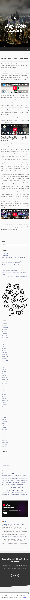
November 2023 (5, 360)
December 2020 (5, 425)
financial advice (13, 480)
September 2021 (5, 406)
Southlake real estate (20, 494)
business (3, 475)
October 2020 (4, 429)
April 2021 (4, 417)
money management (11, 490)
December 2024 (5, 337)
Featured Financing (6, 454)
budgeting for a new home (20, 473)
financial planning (14, 482)
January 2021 (5, 423)
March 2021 (4, 419)
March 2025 (4, 333)
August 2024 (4, 344)
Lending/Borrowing (6, 461)
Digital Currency (19, 478)
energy (27, 478)
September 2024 (5, 342)
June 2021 (4, 413)
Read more (15, 575)
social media (14, 494)
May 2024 (4, 348)
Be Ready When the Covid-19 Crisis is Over (14, 58)
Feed (4, 521)
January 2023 (5, 379)
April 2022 (4, 396)
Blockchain (7, 473)
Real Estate (18, 492)
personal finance (11, 492)
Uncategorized (6, 465)
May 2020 (4, 438)
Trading (8, 495)
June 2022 (4, 392)
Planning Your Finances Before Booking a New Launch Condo (14, 264)
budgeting (12, 473)
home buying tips (22, 484)
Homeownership (5, 486)
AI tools (3, 473)
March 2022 (4, 398)
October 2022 (4, 383)
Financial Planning (6, 458)
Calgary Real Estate (8, 475)
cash (13, 475)
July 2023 (4, 369)
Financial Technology (9, 484)
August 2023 (4, 367)
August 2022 (4, 387)
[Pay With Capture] (15, 18)
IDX (8, 486)
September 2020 (5, 431)
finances (8, 480)
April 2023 (4, 373)
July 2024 (4, 346)
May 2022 (4, 394)
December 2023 (5, 358)
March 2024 (4, 352)
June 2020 (4, 436)
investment (8, 487)
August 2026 (4, 323)
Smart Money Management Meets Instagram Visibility (12, 266)
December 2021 (5, 402)
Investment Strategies (17, 487)
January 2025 (5, 335)
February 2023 (5, 377)
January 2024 (5, 356)
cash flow (17, 475)
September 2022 (5, 385)
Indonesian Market (12, 486)
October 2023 (4, 362)
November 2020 (5, 427)
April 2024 (4, 350)
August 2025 (4, 329)
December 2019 (5, 444)
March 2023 (4, 375)
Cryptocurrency (11, 477)
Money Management (7, 463)
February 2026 (5, 327)
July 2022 (4, 390)
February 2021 (5, 421)
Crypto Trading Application (6, 478)
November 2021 (5, 404)
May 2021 (4, 415)
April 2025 (4, 331)
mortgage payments (9, 154)
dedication (14, 478)
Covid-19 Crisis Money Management (9, 234)
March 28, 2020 (8, 60)
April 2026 (4, 325)
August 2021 (4, 408)
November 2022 (5, 381)
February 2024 (5, 354)
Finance (4, 480)
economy (23, 478)
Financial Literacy (6, 456)
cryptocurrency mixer (18, 477)
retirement (22, 492)
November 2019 (5, 446)
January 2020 (5, 442)
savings (10, 494)
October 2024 (4, 339)
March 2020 (4, 440)
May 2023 (4, 371)
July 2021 (4, 410)
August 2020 (4, 433)
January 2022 (5, 400)
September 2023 (5, 365)
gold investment (16, 484)
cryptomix (24, 477)
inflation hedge (18, 486)
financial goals (19, 480)
